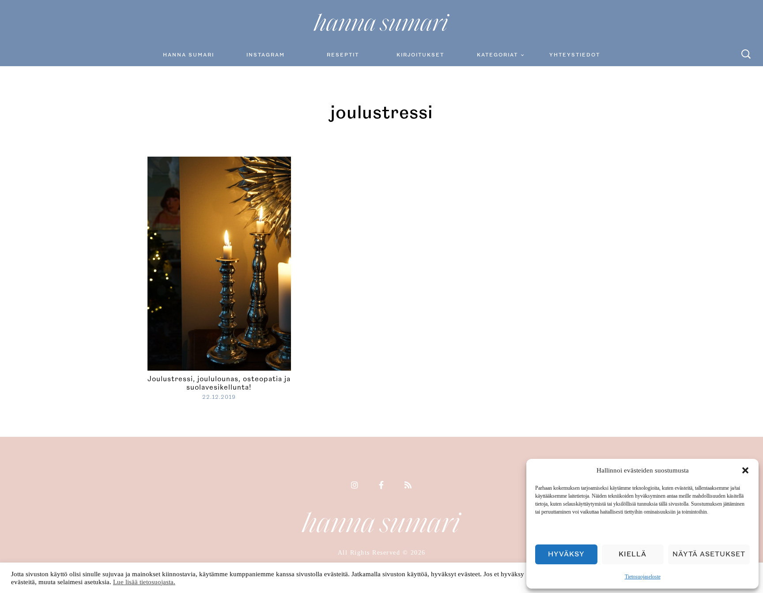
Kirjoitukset (420, 55)
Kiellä (632, 554)
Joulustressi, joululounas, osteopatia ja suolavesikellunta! (219, 383)
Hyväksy (566, 554)
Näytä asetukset (708, 554)
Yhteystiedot (574, 55)
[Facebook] (381, 486)
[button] (745, 470)
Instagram (265, 55)
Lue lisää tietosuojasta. (144, 581)
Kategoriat (497, 55)
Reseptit (343, 55)
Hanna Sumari (188, 55)
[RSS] (408, 486)
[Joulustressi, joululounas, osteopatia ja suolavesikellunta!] (219, 262)
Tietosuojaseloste (643, 577)
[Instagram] (355, 486)
